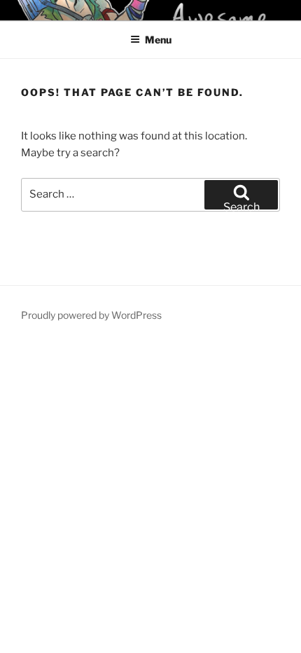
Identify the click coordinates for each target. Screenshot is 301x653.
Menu (158, 40)
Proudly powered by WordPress (91, 315)
